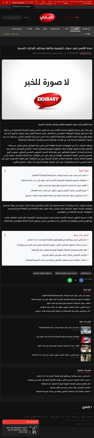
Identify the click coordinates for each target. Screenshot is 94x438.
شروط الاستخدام (42, 2)
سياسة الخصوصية (49, 2)
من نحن (55, 2)
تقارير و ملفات (17, 28)
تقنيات (29, 28)
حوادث (37, 28)
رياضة (45, 28)
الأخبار (76, 28)
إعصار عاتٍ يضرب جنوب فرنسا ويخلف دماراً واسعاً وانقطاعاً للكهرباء (59, 175)
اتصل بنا (36, 2)
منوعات (87, 33)
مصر (66, 28)
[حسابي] (3, 2)
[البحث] (10, 2)
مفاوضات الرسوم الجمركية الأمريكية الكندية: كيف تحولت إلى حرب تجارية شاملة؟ (54, 180)
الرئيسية (89, 417)
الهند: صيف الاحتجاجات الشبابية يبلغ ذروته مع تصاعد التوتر (62, 185)
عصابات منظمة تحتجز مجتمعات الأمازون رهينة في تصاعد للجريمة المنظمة (56, 260)
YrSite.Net (79, 424)
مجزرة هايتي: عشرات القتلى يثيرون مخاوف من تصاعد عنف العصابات (59, 190)
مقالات (83, 417)
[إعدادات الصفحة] (6, 2)
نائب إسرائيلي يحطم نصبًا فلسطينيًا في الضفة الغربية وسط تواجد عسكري (56, 195)
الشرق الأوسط (71, 53)
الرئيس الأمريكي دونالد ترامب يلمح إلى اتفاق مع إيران (64, 255)
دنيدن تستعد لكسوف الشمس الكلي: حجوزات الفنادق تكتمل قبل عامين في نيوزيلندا (52, 245)
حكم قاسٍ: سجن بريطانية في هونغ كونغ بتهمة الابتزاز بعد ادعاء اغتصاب (57, 239)
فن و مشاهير (55, 28)
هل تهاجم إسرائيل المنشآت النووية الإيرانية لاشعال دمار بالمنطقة (59, 250)
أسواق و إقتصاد (54, 417)
